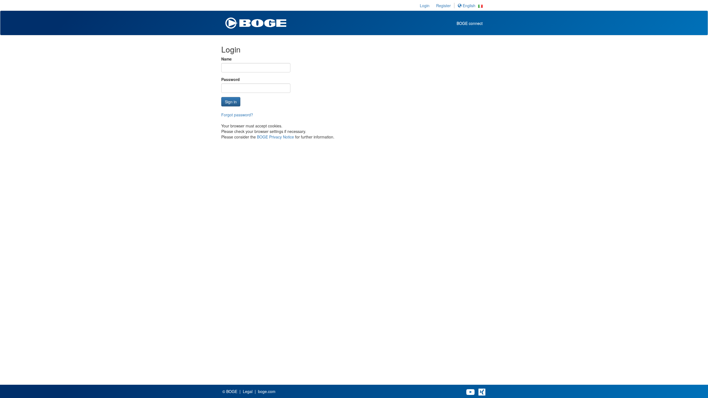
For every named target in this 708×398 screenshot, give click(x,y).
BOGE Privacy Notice (275, 137)
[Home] (255, 21)
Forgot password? (237, 114)
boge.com (266, 391)
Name (226, 59)
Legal (248, 391)
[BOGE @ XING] (481, 391)
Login (425, 5)
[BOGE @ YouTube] (470, 391)
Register (443, 5)
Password (230, 79)
